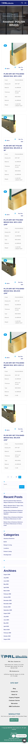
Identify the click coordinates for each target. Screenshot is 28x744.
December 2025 (8, 600)
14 (16, 477)
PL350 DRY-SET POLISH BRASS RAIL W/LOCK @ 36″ (13, 148)
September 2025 (8, 610)
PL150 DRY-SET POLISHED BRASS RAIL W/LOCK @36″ (14, 437)
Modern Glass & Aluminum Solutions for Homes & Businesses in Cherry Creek (13, 523)
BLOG (5, 541)
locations (6, 548)
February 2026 (7, 594)
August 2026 (7, 574)
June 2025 (6, 619)
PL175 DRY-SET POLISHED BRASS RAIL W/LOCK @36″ (14, 291)
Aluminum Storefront (9, 538)
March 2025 (7, 629)
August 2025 (7, 613)
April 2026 (6, 587)
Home (13, 14)
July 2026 (6, 577)
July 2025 (6, 616)
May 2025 (6, 623)
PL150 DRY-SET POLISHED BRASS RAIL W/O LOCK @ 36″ (14, 365)
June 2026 (6, 581)
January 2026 (7, 597)
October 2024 (7, 636)
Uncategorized (7, 554)
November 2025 (8, 603)
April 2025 (6, 626)
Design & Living (8, 545)
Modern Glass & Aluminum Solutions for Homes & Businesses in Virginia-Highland (13, 512)
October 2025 (7, 606)
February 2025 (7, 632)
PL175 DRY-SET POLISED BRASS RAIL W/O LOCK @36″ (13, 222)
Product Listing (8, 551)
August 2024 (7, 639)
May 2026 (6, 584)
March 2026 (7, 590)
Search (5, 484)
